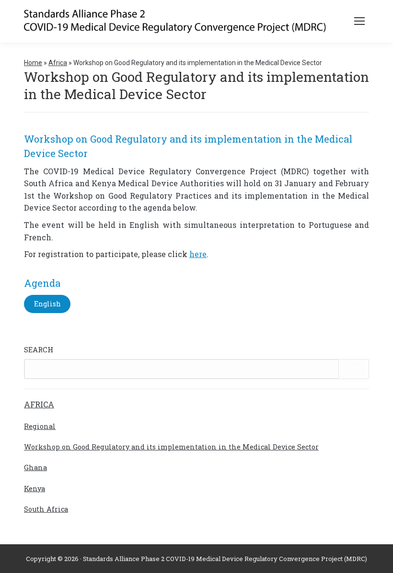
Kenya (34, 488)
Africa (57, 63)
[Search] (356, 369)
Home (33, 63)
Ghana (35, 467)
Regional (40, 426)
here (198, 254)
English (47, 303)
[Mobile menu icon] (359, 21)
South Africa (46, 509)
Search (38, 349)
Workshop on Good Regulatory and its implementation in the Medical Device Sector (171, 446)
